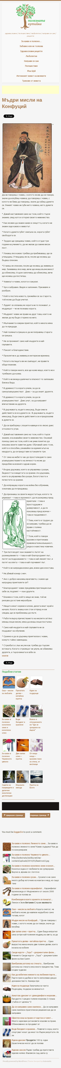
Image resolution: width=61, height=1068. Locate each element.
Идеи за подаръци (34, 692)
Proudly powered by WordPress (15, 1061)
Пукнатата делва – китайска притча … (30, 941)
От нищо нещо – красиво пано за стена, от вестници (36, 758)
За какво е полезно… (31, 41)
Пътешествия (31, 66)
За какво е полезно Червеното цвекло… (31, 855)
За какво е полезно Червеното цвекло (7, 757)
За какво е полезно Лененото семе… (29, 843)
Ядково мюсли (19, 1050)
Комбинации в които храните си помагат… (32, 899)
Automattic (47, 1061)
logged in (18, 832)
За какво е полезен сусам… (25, 877)
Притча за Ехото (34, 786)
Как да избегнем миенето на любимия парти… (34, 975)
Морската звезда (20, 786)
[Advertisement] (31, 90)
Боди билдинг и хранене (20, 722)
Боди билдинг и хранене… (24, 1029)
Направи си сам (31, 61)
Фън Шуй (31, 71)
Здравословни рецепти (31, 51)
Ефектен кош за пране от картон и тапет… (32, 1018)
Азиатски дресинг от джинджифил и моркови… (34, 995)
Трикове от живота (31, 81)
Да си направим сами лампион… (27, 1007)
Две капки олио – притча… (24, 931)
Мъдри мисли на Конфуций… (25, 920)
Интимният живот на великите (31, 76)
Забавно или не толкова (31, 46)
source (5, 655)
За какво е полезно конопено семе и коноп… (33, 866)
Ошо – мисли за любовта (7, 692)
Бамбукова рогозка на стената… (27, 963)
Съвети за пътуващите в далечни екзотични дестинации (8, 790)
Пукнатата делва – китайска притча (20, 695)
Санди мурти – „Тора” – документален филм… (34, 952)
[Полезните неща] (30, 30)
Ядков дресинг (40, 815)
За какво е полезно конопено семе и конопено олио (6, 726)
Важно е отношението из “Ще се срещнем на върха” (36, 724)
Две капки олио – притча (20, 756)
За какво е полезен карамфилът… (28, 888)
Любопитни (31, 56)
